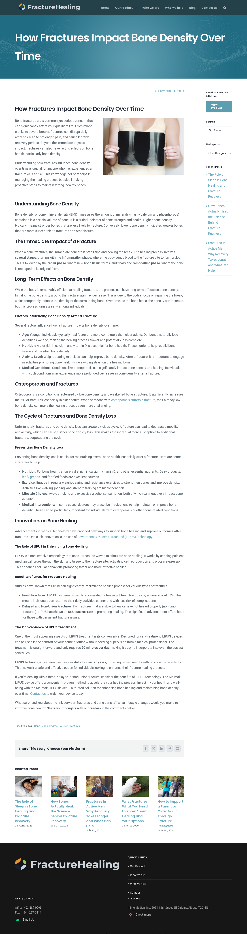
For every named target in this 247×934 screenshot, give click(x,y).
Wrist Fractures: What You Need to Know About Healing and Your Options (135, 811)
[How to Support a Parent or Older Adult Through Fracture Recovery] (171, 786)
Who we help (138, 883)
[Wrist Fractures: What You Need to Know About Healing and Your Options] (135, 786)
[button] (224, 7)
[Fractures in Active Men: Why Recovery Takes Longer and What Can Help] (99, 786)
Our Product (137, 866)
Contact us (38, 693)
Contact (135, 892)
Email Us (28, 919)
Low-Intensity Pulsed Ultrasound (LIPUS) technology (115, 537)
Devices (53, 726)
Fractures (74, 726)
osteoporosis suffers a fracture (133, 400)
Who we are (137, 875)
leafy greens (31, 477)
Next (177, 91)
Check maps (143, 914)
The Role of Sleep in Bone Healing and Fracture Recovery (26, 811)
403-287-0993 (33, 907)
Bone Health (41, 726)
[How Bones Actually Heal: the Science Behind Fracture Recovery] (64, 786)
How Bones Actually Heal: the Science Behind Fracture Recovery (64, 811)
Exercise (63, 726)
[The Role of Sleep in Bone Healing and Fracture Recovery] (28, 786)
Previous (164, 91)
